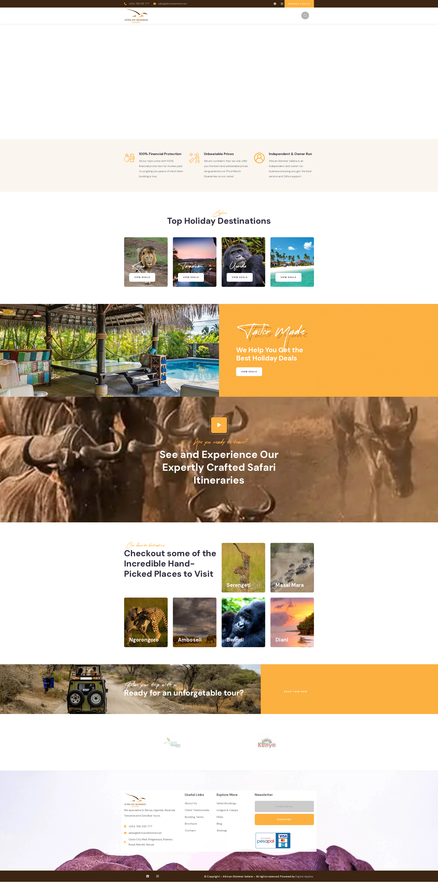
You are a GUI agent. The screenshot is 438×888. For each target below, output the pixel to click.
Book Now (199, 110)
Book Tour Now (295, 691)
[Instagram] (282, 3)
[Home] (136, 15)
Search (298, 94)
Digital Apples (304, 876)
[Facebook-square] (148, 876)
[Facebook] (275, 3)
